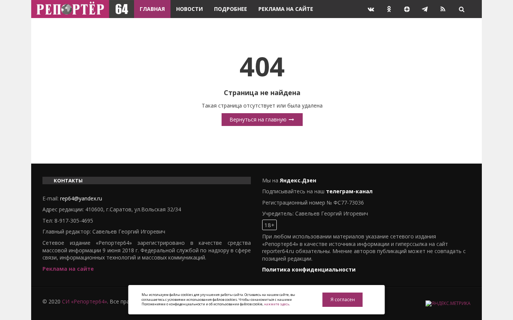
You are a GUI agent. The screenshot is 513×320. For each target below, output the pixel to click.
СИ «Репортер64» (84, 301)
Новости (189, 8)
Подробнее (230, 8)
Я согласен (342, 299)
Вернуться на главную (258, 119)
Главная (152, 8)
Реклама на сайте (285, 8)
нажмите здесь (276, 304)
